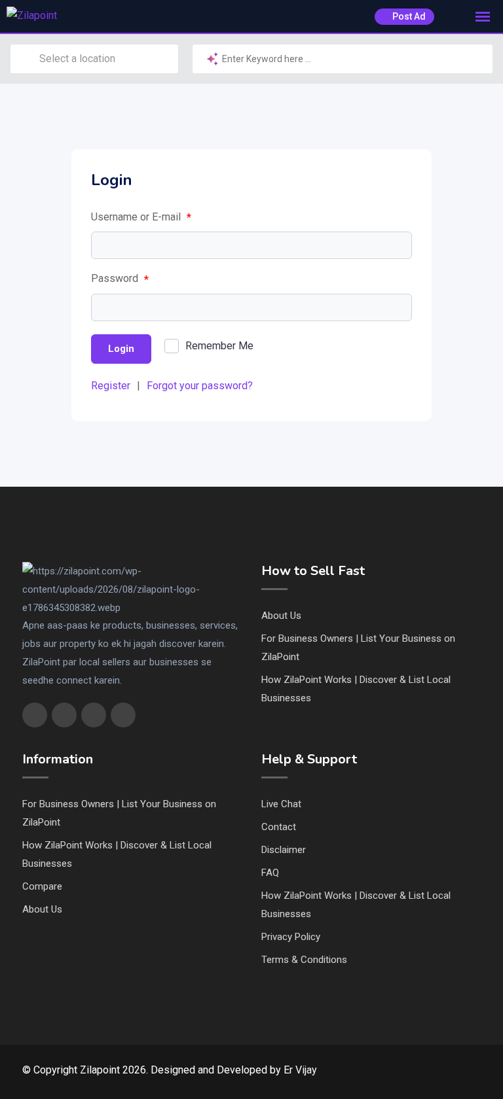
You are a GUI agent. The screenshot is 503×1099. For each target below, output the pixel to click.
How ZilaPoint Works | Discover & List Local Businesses (356, 689)
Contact (278, 827)
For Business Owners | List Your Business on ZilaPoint (358, 648)
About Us (281, 615)
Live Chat (281, 804)
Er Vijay (300, 1070)
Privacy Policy (290, 937)
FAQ (270, 873)
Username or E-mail (141, 217)
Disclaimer (283, 850)
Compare (42, 886)
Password (120, 278)
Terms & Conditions (304, 960)
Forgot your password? (200, 385)
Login (121, 349)
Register (110, 385)
